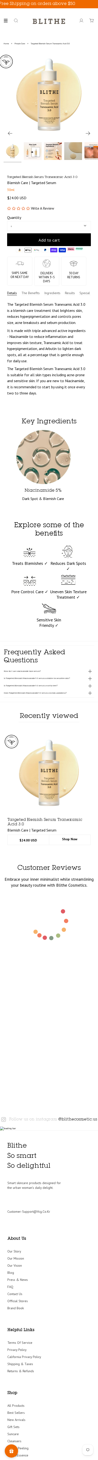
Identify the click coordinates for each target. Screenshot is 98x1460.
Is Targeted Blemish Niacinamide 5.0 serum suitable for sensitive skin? (37, 678)
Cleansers (14, 1441)
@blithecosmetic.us (77, 1119)
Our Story (14, 1251)
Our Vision (14, 1265)
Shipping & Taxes (20, 1364)
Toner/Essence (17, 1455)
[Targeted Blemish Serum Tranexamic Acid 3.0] (49, 772)
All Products (15, 1405)
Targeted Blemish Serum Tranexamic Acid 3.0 (50, 43)
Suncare (13, 1434)
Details (12, 293)
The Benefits (30, 293)
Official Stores (17, 1301)
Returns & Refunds (20, 1371)
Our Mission (15, 1258)
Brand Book (15, 1308)
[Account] (81, 20)
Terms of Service (19, 1343)
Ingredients (52, 293)
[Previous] (10, 133)
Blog (10, 1272)
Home (6, 43)
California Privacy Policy (24, 1357)
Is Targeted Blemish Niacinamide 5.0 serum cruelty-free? (31, 686)
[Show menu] (7, 20)
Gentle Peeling (18, 1448)
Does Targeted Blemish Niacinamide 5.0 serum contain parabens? (35, 693)
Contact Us (14, 1294)
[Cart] (91, 20)
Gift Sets (13, 1427)
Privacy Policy (17, 1350)
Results (70, 293)
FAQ (10, 1287)
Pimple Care (20, 43)
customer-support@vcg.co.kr (28, 1211)
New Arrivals (16, 1420)
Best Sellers (16, 1413)
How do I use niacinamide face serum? (22, 671)
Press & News (17, 1280)
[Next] (88, 133)
